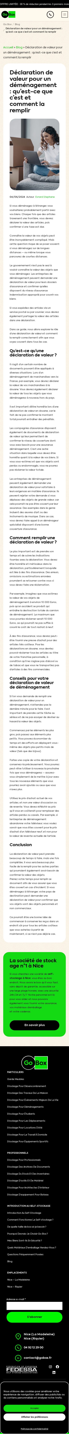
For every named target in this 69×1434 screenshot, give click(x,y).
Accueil (8, 47)
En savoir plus (34, 1025)
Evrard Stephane (45, 197)
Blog (17, 24)
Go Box (7, 24)
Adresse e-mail (16, 1299)
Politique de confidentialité (34, 1429)
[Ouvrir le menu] (64, 14)
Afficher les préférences (34, 1417)
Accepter (34, 1408)
